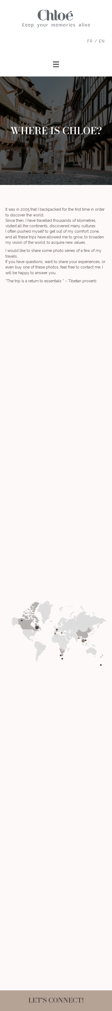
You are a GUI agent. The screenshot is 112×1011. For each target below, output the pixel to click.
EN (102, 41)
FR (90, 41)
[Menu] (56, 64)
